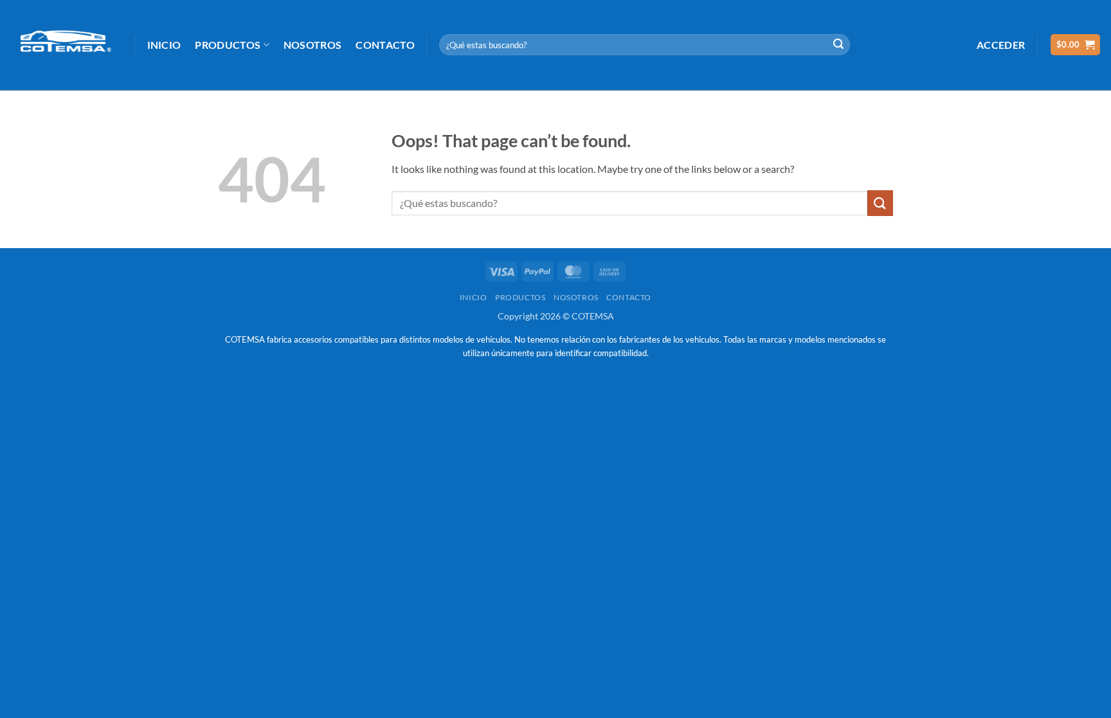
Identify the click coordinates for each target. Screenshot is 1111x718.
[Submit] (838, 45)
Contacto (385, 45)
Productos (227, 45)
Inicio (164, 45)
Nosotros (313, 45)
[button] (1001, 44)
